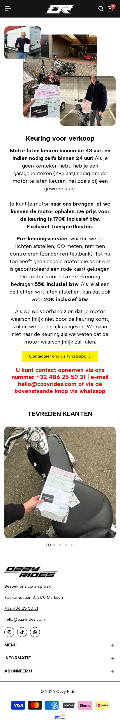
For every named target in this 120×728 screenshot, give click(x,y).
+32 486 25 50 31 (60, 376)
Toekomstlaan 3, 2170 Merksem (34, 597)
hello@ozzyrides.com (47, 383)
